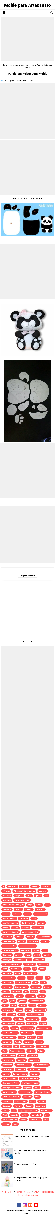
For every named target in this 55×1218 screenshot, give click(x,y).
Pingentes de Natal (17, 1051)
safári (37, 1097)
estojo (30, 978)
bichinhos (16, 914)
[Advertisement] (27, 39)
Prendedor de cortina (36, 1069)
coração (18, 955)
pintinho (31, 1051)
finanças (47, 987)
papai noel (29, 1042)
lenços (19, 1010)
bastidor (6, 914)
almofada (42, 891)
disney (26, 969)
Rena (36, 1088)
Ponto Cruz (33, 1056)
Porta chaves (34, 1060)
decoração (7, 960)
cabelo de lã (7, 937)
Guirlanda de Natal (36, 1001)
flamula (5, 992)
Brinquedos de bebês (30, 932)
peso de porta (42, 1046)
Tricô (5, 1115)
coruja (27, 955)
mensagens (31, 1024)
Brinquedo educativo (10, 932)
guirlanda (22, 1001)
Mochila (15, 1028)
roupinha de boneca (42, 1092)
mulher (21, 1037)
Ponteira (22, 1056)
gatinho (41, 996)
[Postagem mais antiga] (31, 641)
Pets (4, 1051)
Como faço (7, 955)
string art (28, 1106)
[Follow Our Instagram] (24, 1205)
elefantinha (7, 973)
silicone (42, 1101)
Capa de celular (8, 941)
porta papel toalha (41, 1065)
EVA (47, 978)
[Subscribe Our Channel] (36, 1205)
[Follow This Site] (30, 1205)
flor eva (34, 992)
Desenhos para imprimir (11, 964)
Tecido (5, 1111)
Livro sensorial (40, 1010)
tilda (13, 1111)
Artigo (30, 905)
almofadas (7, 896)
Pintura (40, 1051)
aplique (38, 896)
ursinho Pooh (36, 1115)
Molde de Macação (10, 1033)
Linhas (28, 1010)
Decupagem (39, 960)
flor (26, 992)
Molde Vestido (26, 1033)
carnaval (21, 941)
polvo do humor (9, 1056)
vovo (46, 1120)
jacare (13, 1005)
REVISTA (46, 1088)
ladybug (42, 1005)
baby (47, 905)
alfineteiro (46, 886)
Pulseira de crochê (20, 1074)
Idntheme (27, 1213)
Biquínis (27, 914)
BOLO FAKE (24, 918)
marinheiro (7, 1019)
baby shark (7, 909)
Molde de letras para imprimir (25, 1164)
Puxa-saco (35, 1074)
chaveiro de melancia (27, 946)
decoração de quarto (23, 960)
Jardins (23, 1005)
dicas (5, 969)
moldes (39, 1033)
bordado (25, 928)
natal (40, 1037)
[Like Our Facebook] (19, 1205)
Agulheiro (24, 886)
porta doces (7, 1065)
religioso (27, 1088)
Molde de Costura (44, 1028)
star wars (18, 1106)
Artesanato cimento (22, 900)
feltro (43, 982)
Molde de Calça (27, 1028)
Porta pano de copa (23, 1065)
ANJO (29, 896)
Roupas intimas (25, 1092)
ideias (5, 1005)
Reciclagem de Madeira (29, 1078)
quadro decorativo (9, 1078)
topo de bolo (46, 1111)
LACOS (32, 1005)
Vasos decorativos (10, 1120)
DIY (34, 969)
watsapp (6, 1124)
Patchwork (7, 1046)
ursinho (24, 1115)
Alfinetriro (6, 891)
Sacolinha (27, 1097)
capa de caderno (44, 937)
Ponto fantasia (8, 1060)
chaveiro (45, 941)
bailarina (18, 909)
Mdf (43, 1019)
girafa (12, 1001)
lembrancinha (8, 1010)
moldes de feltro (9, 1037)
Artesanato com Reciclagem (13, 905)
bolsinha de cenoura (10, 923)
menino (20, 1024)
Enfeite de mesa (30, 973)
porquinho (21, 1060)
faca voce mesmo (23, 982)
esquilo (21, 978)
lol (4, 1014)
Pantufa (18, 1042)
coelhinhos (25, 950)
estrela (39, 978)
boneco (15, 928)
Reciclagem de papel (30, 1083)
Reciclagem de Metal (10, 1083)
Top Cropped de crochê (28, 1111)
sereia (32, 1101)
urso (47, 1115)
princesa (6, 1074)
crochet (37, 955)
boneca (5, 928)
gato (4, 1001)
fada (35, 982)
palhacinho (7, 1042)
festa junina (36, 987)
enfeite (17, 973)
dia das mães (30, 964)
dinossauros (15, 969)
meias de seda (8, 1024)
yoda (15, 1124)
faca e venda (7, 982)
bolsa (34, 918)
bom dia (41, 923)
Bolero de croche (9, 918)
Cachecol (19, 937)
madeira (12, 1014)
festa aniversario (21, 987)
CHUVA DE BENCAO (10, 950)
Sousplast (6, 1106)
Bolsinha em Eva (28, 923)
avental (39, 905)
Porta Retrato (7, 1069)
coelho (36, 950)
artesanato (7, 900)
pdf (16, 1046)
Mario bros (19, 1019)
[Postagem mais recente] (24, 641)
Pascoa (39, 1042)
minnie (5, 1028)
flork (42, 992)
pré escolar (20, 1069)
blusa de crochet (41, 914)
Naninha (31, 1037)
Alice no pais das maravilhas (24, 891)
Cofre (45, 950)
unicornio (14, 1115)
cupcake (47, 955)
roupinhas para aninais (11, 1097)
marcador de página (35, 1014)
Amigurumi (19, 896)
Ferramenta (7, 987)
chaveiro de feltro (9, 946)
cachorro (30, 937)
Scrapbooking (20, 1101)
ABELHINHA (12, 886)
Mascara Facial (32, 1019)
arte (46, 896)
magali (21, 1014)
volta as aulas (35, 1120)
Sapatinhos (7, 1101)
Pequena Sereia (27, 1046)
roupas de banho (9, 1092)
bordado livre (38, 928)
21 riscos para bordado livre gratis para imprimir (32, 1136)
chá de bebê (33, 941)
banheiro (28, 909)
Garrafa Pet (30, 996)
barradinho (40, 909)
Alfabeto (35, 886)
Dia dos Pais (43, 964)
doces (42, 969)
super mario (40, 1106)
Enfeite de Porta (8, 978)
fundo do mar (8, 996)
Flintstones (16, 992)
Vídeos (23, 1120)
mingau (43, 1024)
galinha (19, 996)
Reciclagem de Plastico (11, 1088)
